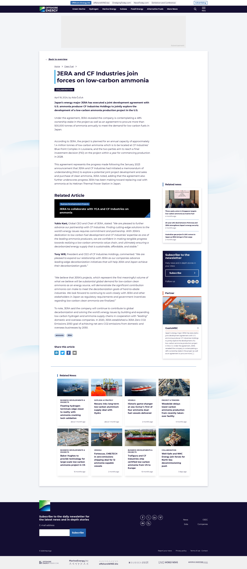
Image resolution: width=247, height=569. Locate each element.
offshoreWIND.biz (101, 3)
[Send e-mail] (142, 523)
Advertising (200, 3)
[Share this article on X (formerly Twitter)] (62, 353)
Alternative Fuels (155, 9)
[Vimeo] (160, 517)
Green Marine (78, 9)
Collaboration (64, 90)
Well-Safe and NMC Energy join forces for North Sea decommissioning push (173, 460)
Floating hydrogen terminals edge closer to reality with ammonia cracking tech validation (72, 412)
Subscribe (175, 273)
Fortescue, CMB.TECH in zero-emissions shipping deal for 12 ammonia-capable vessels (105, 460)
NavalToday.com (141, 3)
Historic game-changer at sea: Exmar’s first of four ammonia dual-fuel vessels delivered (140, 408)
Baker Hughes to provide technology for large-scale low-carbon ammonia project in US (72, 460)
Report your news (165, 551)
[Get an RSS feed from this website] (148, 523)
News (185, 520)
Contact (204, 551)
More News (172, 9)
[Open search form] (195, 9)
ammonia (59, 335)
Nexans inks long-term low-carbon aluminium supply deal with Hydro (106, 408)
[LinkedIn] (197, 281)
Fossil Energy (137, 9)
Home (57, 66)
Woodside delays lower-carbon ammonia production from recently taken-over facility (173, 410)
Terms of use (195, 551)
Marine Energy (109, 9)
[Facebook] (189, 281)
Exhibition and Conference (163, 3)
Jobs (186, 524)
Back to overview (57, 59)
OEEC (205, 520)
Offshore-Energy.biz (81, 3)
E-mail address (46, 525)
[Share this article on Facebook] (69, 353)
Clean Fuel (69, 66)
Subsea (123, 9)
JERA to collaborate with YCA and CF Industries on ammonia (94, 210)
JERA (70, 335)
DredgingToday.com (121, 3)
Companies (203, 524)
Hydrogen (94, 9)
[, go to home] (49, 9)
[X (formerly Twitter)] (193, 281)
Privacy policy (181, 551)
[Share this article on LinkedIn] (56, 353)
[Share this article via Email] (75, 353)
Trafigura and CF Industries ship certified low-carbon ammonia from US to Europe (139, 462)
